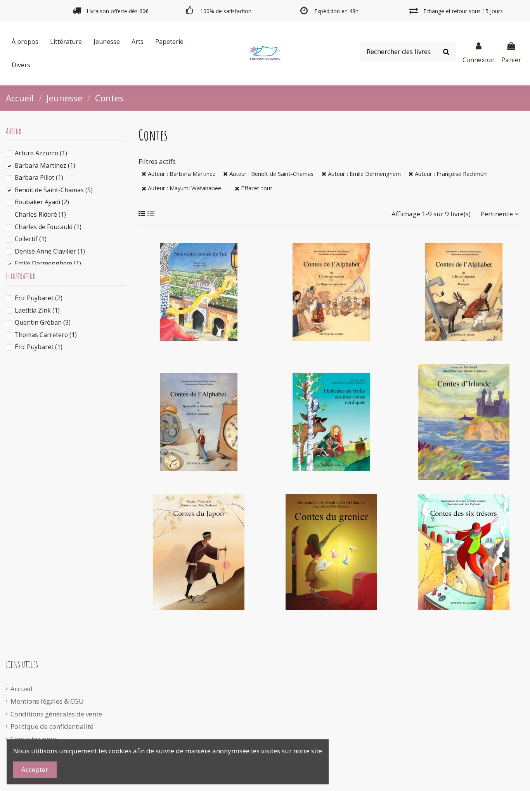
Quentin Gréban (43, 322)
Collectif (31, 239)
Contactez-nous (34, 738)
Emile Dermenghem (48, 263)
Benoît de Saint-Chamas (54, 190)
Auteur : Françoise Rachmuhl (450, 173)
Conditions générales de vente (56, 713)
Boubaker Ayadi (42, 202)
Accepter (34, 769)
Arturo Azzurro (41, 153)
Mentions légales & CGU (47, 701)
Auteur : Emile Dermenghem (363, 173)
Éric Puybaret (38, 346)
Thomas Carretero (46, 334)
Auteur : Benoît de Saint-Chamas (270, 173)
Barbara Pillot (39, 177)
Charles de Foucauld (48, 227)
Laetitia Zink (37, 310)
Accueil (21, 688)
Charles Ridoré (40, 214)
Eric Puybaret (38, 298)
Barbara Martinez (45, 165)
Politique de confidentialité (52, 726)
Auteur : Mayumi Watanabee (183, 188)
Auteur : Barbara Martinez (180, 173)
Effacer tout (255, 188)
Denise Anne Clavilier (50, 251)
